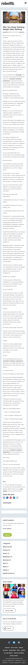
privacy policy (14, 655)
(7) (6, 566)
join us (9, 628)
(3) (5, 563)
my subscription (8, 653)
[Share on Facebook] (7, 498)
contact (23, 650)
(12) (6, 553)
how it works (14, 647)
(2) (9, 573)
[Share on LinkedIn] (14, 498)
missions (7, 647)
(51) (6, 550)
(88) (7, 546)
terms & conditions (19, 653)
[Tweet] (4, 498)
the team (5, 650)
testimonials (12, 650)
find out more (9, 610)
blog (18, 650)
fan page (18, 75)
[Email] (17, 498)
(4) (7, 560)
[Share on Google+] (10, 498)
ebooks (21, 647)
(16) (7, 556)
